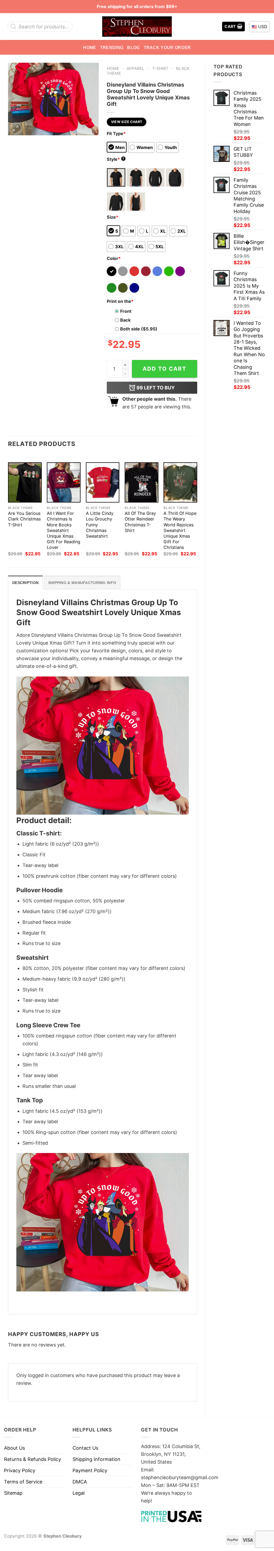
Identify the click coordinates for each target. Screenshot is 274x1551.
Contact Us (85, 1448)
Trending (112, 47)
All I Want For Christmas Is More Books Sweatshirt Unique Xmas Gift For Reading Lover (63, 530)
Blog (133, 47)
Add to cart (165, 368)
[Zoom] (16, 128)
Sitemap (13, 1493)
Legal (79, 1493)
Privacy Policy (19, 1470)
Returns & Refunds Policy (32, 1459)
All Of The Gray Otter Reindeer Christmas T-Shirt (140, 522)
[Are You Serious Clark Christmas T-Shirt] (25, 482)
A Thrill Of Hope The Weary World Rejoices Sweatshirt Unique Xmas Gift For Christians (179, 530)
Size (112, 217)
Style (115, 159)
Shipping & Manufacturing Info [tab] (82, 583)
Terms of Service (23, 1482)
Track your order (167, 47)
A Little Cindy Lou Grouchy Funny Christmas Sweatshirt (99, 524)
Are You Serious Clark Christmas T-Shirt (24, 519)
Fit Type (116, 133)
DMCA (80, 1482)
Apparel (135, 68)
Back (125, 320)
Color (114, 258)
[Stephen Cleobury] (137, 26)
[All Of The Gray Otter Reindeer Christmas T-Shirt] (141, 482)
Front (125, 311)
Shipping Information (96, 1459)
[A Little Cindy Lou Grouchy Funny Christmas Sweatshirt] (102, 482)
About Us (14, 1448)
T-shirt (160, 68)
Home (89, 47)
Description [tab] (25, 583)
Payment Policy (90, 1470)
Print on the (120, 301)
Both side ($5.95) (138, 329)
